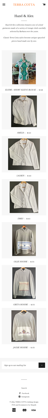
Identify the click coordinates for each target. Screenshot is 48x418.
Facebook (25, 393)
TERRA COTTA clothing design (26, 402)
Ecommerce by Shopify (27, 405)
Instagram (25, 397)
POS (13, 405)
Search (24, 388)
